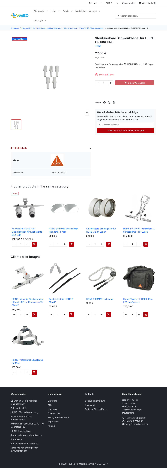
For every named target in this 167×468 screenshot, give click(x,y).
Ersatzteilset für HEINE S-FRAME (61, 300)
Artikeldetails (19, 148)
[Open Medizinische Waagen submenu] (99, 11)
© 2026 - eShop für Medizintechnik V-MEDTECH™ (83, 464)
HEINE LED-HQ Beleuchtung (24, 412)
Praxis (66, 11)
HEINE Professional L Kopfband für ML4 (27, 361)
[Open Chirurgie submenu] (45, 20)
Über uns (52, 409)
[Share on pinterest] (114, 102)
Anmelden (90, 405)
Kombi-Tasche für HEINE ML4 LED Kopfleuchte (138, 300)
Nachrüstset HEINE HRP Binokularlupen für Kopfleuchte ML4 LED (27, 231)
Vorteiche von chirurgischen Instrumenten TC (24, 449)
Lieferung (52, 400)
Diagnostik (39, 11)
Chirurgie (38, 20)
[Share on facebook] (104, 102)
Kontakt (51, 425)
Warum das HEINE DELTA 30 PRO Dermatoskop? (27, 425)
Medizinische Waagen (86, 11)
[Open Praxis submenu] (71, 11)
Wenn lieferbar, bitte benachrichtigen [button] (126, 130)
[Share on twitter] (109, 102)
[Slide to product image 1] (16, 124)
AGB (50, 405)
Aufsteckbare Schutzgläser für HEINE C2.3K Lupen (101, 230)
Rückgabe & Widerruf (58, 417)
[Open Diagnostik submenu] (47, 11)
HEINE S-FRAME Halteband (99, 299)
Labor (53, 11)
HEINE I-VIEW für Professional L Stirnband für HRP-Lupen (139, 230)
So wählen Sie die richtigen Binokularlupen (24, 402)
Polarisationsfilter (19, 408)
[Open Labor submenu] (59, 11)
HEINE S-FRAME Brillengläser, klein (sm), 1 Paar (63, 230)
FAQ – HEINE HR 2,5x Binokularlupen (21, 418)
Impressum (53, 421)
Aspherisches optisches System (26, 435)
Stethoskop (16, 439)
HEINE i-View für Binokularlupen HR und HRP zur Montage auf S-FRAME (27, 302)
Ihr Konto (89, 394)
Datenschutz (54, 413)
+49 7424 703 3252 (136, 418)
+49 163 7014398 (134, 421)
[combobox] (135, 16)
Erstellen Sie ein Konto (96, 409)
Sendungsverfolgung (95, 400)
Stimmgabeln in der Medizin (24, 443)
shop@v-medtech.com (137, 424)
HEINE (98, 46)
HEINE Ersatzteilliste (21, 431)
